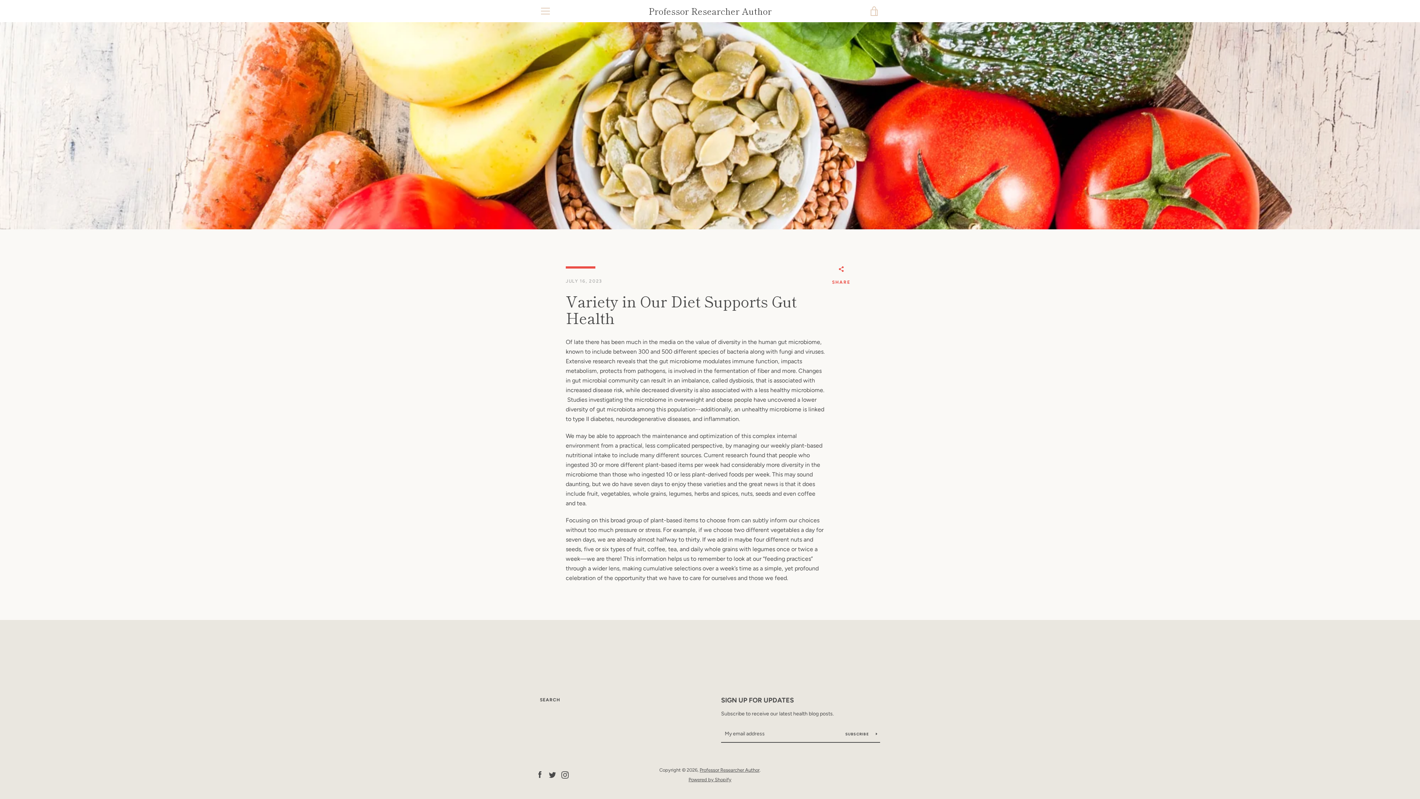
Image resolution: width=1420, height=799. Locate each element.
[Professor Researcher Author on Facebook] (540, 774)
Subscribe (857, 734)
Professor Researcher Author (710, 11)
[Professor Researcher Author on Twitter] (552, 774)
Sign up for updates (757, 700)
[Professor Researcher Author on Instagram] (565, 774)
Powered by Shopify (710, 779)
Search (550, 699)
